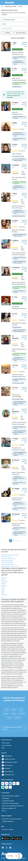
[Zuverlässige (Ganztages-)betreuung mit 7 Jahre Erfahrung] (14, 303)
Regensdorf (4, 581)
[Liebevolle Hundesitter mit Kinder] (14, 348)
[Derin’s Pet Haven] (14, 152)
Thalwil (3, 587)
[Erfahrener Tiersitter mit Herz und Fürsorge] (14, 204)
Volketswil (4, 595)
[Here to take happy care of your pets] (14, 177)
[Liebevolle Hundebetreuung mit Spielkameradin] (14, 110)
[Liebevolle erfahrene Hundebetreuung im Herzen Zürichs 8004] (14, 374)
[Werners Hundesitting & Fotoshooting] (14, 472)
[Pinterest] (10, 847)
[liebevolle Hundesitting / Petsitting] (14, 228)
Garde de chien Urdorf (7, 560)
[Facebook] (2, 847)
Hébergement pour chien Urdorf (9, 555)
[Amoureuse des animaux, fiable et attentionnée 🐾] (14, 280)
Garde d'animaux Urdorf (7, 564)
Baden (3, 593)
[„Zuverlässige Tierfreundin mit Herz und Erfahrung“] (14, 421)
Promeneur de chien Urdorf (8, 558)
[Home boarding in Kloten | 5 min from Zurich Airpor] (14, 251)
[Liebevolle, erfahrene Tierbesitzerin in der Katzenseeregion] (14, 53)
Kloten (3, 589)
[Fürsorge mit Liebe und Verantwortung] (14, 524)
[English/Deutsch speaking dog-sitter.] (14, 322)
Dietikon (3, 580)
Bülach (3, 591)
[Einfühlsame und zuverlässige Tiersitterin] (14, 447)
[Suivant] (20, 540)
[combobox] (14, 19)
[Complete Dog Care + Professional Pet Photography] (14, 499)
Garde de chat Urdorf (6, 562)
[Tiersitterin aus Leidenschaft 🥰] (14, 396)
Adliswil (3, 583)
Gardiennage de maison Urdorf (9, 566)
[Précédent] (7, 540)
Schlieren (3, 578)
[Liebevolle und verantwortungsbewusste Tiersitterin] (14, 77)
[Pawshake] (10, 2)
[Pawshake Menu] (2, 2)
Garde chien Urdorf (6, 557)
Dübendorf (4, 585)
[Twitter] (6, 847)
